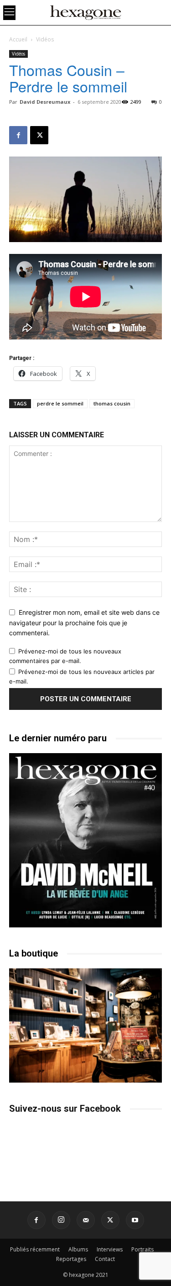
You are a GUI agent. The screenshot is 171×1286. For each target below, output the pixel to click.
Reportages (71, 1259)
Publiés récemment (35, 1249)
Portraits (142, 1249)
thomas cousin (111, 403)
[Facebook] (18, 135)
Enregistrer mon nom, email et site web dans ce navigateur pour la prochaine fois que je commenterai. (84, 622)
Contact (105, 1259)
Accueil (18, 39)
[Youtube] (135, 1220)
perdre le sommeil (60, 403)
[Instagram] (61, 1220)
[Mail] (86, 1220)
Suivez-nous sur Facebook (65, 1108)
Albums (78, 1249)
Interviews (110, 1249)
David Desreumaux (45, 101)
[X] (39, 135)
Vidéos (45, 39)
